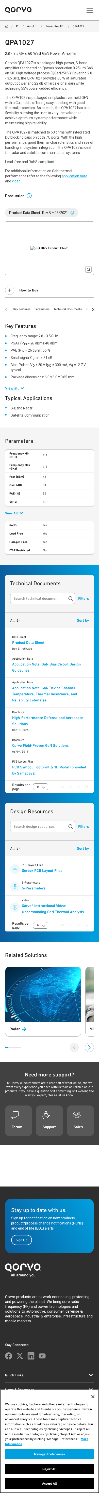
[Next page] (79, 787)
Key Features (21, 309)
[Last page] (87, 787)
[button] (31, 195)
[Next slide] (89, 1047)
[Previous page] (71, 787)
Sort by (83, 620)
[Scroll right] (93, 309)
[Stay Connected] (8, 1355)
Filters (83, 598)
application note (74, 176)
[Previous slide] (74, 1047)
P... (17, 26)
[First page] (62, 787)
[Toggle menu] (90, 10)
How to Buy (28, 290)
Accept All (49, 1483)
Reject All (49, 1469)
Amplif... (32, 26)
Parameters (42, 309)
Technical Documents (68, 309)
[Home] (6, 26)
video (16, 181)
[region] (49, 1441)
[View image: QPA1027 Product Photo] (49, 248)
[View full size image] (88, 269)
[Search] (70, 598)
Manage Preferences (49, 1454)
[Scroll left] (6, 309)
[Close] (92, 1396)
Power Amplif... (55, 26)
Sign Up (21, 1240)
